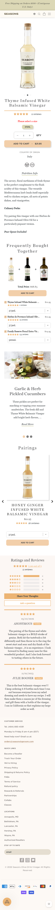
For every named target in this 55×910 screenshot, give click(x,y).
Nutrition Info (30, 173)
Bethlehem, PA (11, 821)
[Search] (39, 14)
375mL (27, 127)
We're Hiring (10, 763)
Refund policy (11, 786)
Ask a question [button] (27, 603)
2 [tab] (27, 436)
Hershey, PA (10, 831)
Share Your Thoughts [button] (27, 596)
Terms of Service (12, 781)
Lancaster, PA (11, 826)
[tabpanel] (27, 390)
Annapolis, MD (11, 817)
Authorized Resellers (14, 840)
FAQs (6, 777)
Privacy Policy (11, 768)
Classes (7, 805)
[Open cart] (44, 14)
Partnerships (10, 795)
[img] (27, 614)
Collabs (7, 800)
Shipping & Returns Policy (17, 772)
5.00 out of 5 (35, 566)
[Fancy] (33, 860)
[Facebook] (22, 860)
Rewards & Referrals (14, 791)
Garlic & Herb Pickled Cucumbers (27, 391)
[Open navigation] (49, 14)
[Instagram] (27, 860)
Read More (28, 424)
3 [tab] (31, 436)
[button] (21, 114)
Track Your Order (12, 758)
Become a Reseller (13, 754)
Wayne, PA (9, 835)
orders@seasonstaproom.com (19, 741)
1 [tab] (24, 436)
